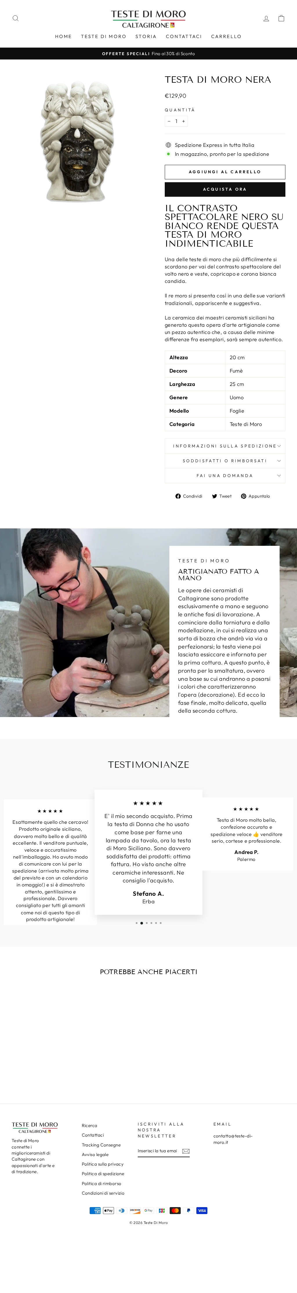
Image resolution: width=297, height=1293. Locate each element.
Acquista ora (225, 189)
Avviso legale (95, 1154)
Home (63, 36)
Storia (146, 36)
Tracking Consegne (101, 1145)
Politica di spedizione (103, 1173)
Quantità (180, 110)
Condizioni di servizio (103, 1193)
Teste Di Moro (104, 36)
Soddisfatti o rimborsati (225, 460)
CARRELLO (226, 36)
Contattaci (184, 36)
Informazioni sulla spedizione (225, 446)
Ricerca (89, 1125)
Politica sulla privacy (103, 1164)
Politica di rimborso (102, 1183)
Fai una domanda (225, 475)
